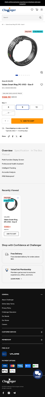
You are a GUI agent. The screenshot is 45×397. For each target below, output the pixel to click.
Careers (4, 324)
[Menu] (41, 9)
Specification (21, 150)
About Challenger (8, 300)
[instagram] (8, 392)
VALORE (7, 217)
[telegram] (20, 136)
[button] (16, 75)
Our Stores (5, 320)
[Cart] (36, 9)
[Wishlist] (32, 9)
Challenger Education (9, 312)
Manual (6, 154)
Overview (7, 150)
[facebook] (13, 136)
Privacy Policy (6, 308)
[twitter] (16, 136)
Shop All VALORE (7, 81)
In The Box (36, 150)
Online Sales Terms (8, 304)
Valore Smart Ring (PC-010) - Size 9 (10, 221)
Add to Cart (28, 121)
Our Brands (5, 316)
